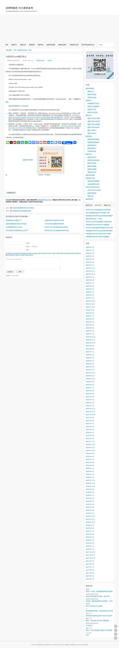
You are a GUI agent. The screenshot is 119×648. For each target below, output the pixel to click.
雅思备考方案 (74, 44)
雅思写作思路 (91, 169)
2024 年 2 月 (90, 331)
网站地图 (72, 644)
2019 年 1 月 (90, 513)
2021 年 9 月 (90, 417)
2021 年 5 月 (90, 429)
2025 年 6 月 (90, 286)
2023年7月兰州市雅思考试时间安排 (56, 227)
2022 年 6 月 (90, 390)
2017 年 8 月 (90, 564)
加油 (87, 635)
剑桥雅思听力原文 (93, 103)
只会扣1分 (89, 625)
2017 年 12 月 (90, 552)
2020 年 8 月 (90, 456)
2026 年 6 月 (90, 253)
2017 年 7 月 (90, 567)
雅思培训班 (89, 199)
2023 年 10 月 (90, 343)
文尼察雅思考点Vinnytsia (14, 227)
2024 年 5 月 (90, 322)
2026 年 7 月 (90, 250)
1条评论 (49, 60)
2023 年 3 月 (90, 364)
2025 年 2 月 (90, 298)
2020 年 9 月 (90, 453)
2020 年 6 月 (90, 462)
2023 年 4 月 (90, 361)
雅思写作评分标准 (93, 160)
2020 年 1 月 (90, 477)
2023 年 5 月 (90, 358)
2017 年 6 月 (90, 570)
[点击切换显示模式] (115, 626)
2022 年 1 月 (90, 405)
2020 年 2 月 (90, 474)
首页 (6, 44)
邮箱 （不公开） (32, 246)
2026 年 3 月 (90, 262)
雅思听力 (14, 44)
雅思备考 (85, 644)
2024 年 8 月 (90, 313)
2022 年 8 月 (90, 385)
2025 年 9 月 (90, 277)
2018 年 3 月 (90, 543)
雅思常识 (90, 91)
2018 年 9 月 (90, 525)
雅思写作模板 (91, 166)
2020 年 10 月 (90, 450)
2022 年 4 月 (90, 396)
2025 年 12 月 (90, 268)
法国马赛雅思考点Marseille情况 (23, 208)
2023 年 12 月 (90, 337)
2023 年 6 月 (90, 355)
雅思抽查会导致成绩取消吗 (22, 211)
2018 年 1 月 (90, 549)
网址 (27, 250)
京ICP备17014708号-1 (58, 644)
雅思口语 (23, 44)
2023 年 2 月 (90, 367)
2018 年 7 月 (90, 531)
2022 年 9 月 (90, 382)
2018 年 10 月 (90, 522)
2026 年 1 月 (90, 265)
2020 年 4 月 (90, 468)
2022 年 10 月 (90, 379)
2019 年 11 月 (90, 483)
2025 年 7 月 (90, 283)
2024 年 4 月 (90, 325)
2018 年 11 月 (90, 519)
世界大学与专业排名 (94, 190)
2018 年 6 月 (90, 534)
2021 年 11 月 (90, 411)
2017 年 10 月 (90, 558)
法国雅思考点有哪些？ (14, 220)
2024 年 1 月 (90, 334)
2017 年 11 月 (90, 555)
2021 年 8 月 (90, 420)
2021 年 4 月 (90, 432)
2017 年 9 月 (90, 561)
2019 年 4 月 (90, 504)
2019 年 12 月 (90, 480)
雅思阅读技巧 (91, 145)
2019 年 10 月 (90, 486)
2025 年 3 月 (90, 295)
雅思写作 (41, 44)
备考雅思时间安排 (93, 184)
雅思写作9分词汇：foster (94, 219)
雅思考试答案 (51, 44)
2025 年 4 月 (90, 292)
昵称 (28, 243)
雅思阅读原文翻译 (93, 139)
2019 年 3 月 (90, 507)
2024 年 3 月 (90, 328)
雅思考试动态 (91, 94)
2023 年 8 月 (90, 349)
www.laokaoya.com (44, 200)
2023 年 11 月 (90, 340)
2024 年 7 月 (90, 316)
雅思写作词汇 (91, 172)
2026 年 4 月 (90, 259)
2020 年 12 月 (90, 444)
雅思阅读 (32, 44)
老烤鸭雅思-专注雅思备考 (19, 8)
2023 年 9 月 (90, 346)
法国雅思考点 (11, 192)
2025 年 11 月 (90, 271)
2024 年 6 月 (90, 319)
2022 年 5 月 (90, 393)
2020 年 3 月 (90, 471)
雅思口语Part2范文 (93, 121)
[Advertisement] (59, 28)
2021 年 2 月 (90, 438)
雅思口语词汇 (91, 133)
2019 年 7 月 (90, 495)
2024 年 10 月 (90, 307)
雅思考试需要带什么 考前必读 (18, 106)
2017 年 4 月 (90, 576)
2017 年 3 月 (90, 579)
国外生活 (90, 196)
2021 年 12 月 (90, 408)
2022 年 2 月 (90, 402)
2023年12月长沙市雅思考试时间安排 (56, 230)
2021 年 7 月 (90, 423)
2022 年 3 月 (90, 399)
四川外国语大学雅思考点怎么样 (17, 230)
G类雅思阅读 (91, 151)
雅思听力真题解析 (93, 106)
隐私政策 (67, 644)
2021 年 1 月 (90, 441)
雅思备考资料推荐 (93, 181)
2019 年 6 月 (90, 498)
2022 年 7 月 (90, 388)
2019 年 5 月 (90, 501)
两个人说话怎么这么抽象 (94, 606)
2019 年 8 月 (90, 492)
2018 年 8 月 (90, 528)
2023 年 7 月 (90, 352)
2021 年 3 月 (90, 435)
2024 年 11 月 (90, 304)
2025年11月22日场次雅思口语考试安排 (99, 222)
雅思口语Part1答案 (93, 118)
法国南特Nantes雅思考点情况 (54, 220)
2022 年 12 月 (90, 373)
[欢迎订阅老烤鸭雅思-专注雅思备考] (113, 2)
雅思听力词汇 (91, 109)
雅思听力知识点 (92, 112)
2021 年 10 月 (90, 414)
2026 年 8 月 (90, 247)
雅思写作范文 (91, 163)
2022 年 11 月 (90, 376)
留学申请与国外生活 (88, 44)
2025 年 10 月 (90, 274)
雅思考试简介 (62, 44)
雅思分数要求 (91, 193)
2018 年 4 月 (90, 540)
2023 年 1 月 (90, 370)
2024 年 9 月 (90, 310)
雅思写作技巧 (91, 157)
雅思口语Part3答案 (93, 124)
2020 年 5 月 (90, 465)
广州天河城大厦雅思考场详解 (54, 224)
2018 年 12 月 (90, 516)
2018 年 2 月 (90, 546)
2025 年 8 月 (90, 280)
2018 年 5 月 (90, 537)
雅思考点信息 (22, 50)
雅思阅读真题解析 (93, 142)
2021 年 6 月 (90, 426)
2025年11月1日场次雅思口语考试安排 (98, 210)
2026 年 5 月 (90, 256)
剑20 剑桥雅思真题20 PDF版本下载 (97, 213)
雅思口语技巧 (91, 130)
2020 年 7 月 (90, 459)
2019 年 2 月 (90, 510)
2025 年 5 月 (90, 289)
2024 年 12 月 (90, 301)
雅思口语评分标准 (93, 127)
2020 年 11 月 (90, 447)
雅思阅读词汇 (91, 148)
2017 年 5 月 (90, 573)
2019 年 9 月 (90, 489)
